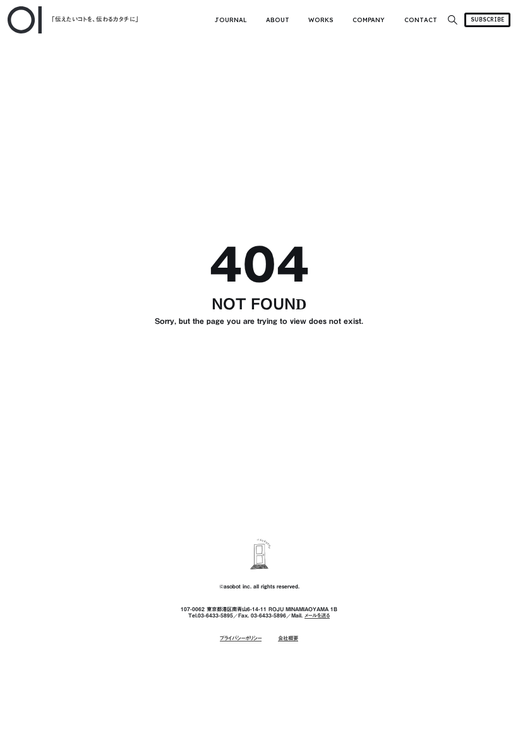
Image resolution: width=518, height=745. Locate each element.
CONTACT (420, 19)
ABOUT (277, 19)
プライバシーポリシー (241, 638)
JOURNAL (231, 19)
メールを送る (317, 615)
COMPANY (368, 19)
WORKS (321, 19)
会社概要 (288, 638)
